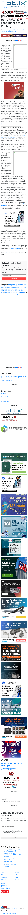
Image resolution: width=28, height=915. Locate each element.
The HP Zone (7, 859)
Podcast (17, 872)
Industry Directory (5, 888)
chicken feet (16, 290)
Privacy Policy (4, 913)
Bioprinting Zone (8, 861)
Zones (16, 874)
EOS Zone (6, 856)
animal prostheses (12, 289)
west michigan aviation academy (9, 294)
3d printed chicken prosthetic (12, 287)
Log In (3, 7)
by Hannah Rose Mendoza (15, 30)
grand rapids (8, 292)
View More (14, 384)
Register (8, 7)
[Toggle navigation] (3, 17)
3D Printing (7, 31)
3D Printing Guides (10, 847)
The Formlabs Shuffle (6, 380)
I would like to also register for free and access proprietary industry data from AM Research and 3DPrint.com (12, 831)
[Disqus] (14, 312)
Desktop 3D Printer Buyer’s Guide (12, 850)
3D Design (3, 393)
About (2, 874)
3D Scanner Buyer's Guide (10, 851)
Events (2, 876)
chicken (10, 290)
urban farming (22, 292)
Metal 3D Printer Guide (9, 853)
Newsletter (4, 877)
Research (3, 879)
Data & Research (7, 11)
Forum (16, 876)
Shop (16, 877)
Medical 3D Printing (15, 31)
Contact (17, 879)
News (2, 872)
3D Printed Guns (5, 401)
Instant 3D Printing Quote (16, 13)
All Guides (6, 866)
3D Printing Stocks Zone (10, 864)
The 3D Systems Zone (9, 858)
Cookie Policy (12, 913)
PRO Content (17, 11)
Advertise (5, 13)
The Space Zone (8, 863)
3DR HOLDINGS (13, 908)
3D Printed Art (4, 396)
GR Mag (8, 252)
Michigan (15, 292)
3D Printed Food (5, 399)
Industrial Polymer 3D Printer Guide (13, 854)
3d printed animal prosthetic (15, 284)
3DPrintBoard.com (15, 248)
